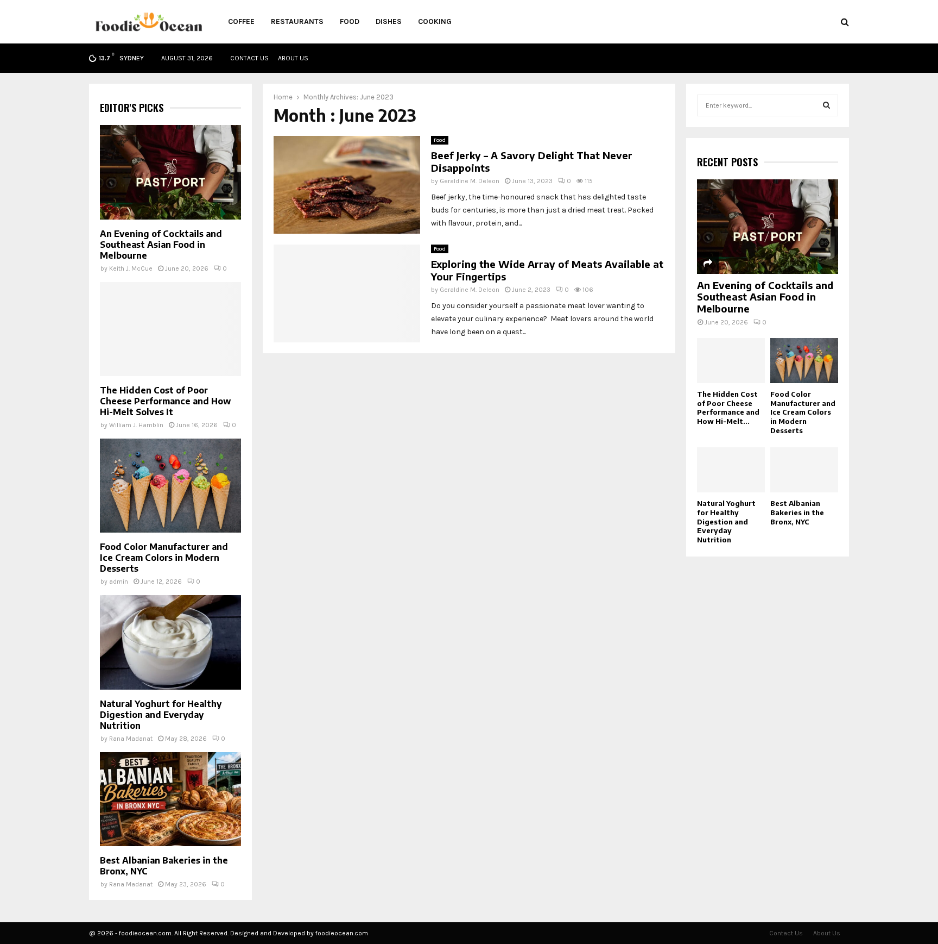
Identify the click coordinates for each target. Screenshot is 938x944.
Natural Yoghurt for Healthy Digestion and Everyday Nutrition (160, 714)
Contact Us (249, 58)
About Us (293, 58)
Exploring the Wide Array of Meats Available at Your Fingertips (547, 270)
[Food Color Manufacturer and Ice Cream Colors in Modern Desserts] (170, 486)
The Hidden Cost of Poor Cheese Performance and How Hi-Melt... (728, 408)
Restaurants (297, 21)
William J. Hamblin (136, 425)
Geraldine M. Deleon (469, 181)
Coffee (241, 21)
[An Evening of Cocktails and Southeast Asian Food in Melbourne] (170, 172)
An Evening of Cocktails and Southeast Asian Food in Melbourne (161, 244)
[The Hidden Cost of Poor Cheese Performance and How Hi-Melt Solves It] (170, 329)
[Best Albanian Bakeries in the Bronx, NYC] (170, 799)
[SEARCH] (826, 105)
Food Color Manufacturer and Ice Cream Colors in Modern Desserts (164, 557)
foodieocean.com (341, 933)
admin (118, 581)
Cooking (435, 21)
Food (349, 21)
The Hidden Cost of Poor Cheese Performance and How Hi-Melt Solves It (165, 401)
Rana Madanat (131, 738)
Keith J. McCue (131, 268)
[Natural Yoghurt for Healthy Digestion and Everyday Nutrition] (170, 642)
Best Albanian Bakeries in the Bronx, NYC (797, 512)
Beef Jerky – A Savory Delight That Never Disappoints (531, 161)
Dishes (389, 21)
